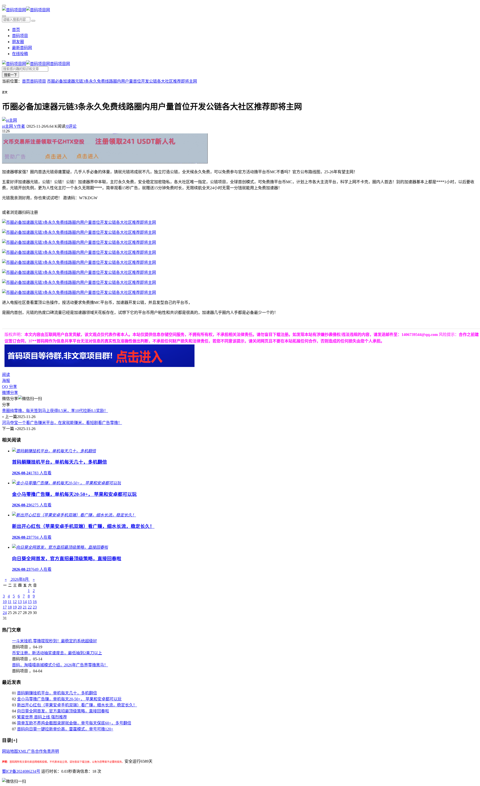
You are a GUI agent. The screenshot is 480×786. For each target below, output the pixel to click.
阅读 (6, 374)
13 (20, 602)
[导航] (4, 5)
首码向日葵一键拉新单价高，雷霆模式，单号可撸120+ (65, 729)
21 (25, 607)
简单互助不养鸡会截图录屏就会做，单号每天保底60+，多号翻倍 (74, 723)
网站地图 (10, 751)
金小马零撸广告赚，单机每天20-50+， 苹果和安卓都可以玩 (69, 699)
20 (20, 607)
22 (30, 607)
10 (5, 602)
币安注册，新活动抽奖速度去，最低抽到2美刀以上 (57, 653)
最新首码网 (22, 48)
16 (35, 602)
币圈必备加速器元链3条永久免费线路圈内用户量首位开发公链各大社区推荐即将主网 (122, 81)
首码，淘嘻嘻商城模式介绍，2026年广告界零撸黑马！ (60, 665)
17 (5, 607)
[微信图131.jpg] (79, 252)
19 (15, 607)
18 (10, 607)
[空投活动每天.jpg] (79, 222)
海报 (6, 380)
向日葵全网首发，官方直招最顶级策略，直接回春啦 (63, 711)
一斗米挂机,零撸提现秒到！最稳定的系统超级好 (54, 641)
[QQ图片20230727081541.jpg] (79, 282)
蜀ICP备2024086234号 (21, 771)
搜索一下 (10, 75)
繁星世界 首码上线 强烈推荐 (42, 717)
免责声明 (51, 751)
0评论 (71, 126)
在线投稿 (20, 54)
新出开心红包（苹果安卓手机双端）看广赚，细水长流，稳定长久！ (77, 705)
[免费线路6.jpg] (79, 262)
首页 (16, 30)
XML (22, 751)
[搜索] (4, 16)
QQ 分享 (9, 386)
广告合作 (35, 751)
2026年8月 (20, 579)
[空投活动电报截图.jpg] (79, 232)
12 (15, 602)
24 (5, 613)
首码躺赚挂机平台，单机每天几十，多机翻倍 (57, 693)
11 (10, 602)
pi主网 (13, 126)
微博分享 (10, 392)
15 (30, 602)
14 (25, 602)
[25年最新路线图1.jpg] (79, 292)
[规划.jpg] (79, 242)
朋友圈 (18, 42)
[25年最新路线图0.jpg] (79, 272)
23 (35, 607)
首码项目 (20, 36)
